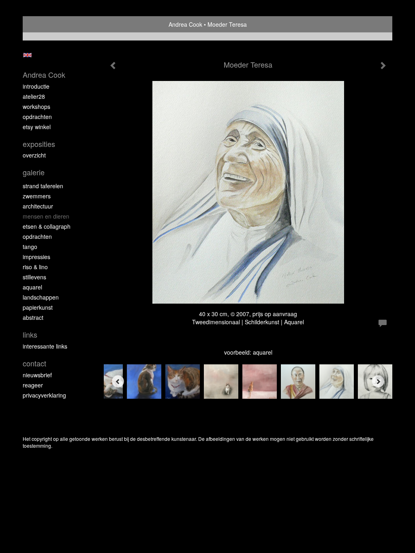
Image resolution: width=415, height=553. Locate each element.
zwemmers (37, 196)
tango (30, 246)
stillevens (34, 277)
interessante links (45, 346)
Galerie (34, 172)
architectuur (38, 206)
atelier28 (34, 96)
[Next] (378, 381)
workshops (36, 106)
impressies (36, 257)
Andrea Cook (185, 24)
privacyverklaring (44, 395)
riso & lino (35, 267)
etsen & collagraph (47, 226)
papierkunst (38, 307)
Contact (34, 363)
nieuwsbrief (37, 375)
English (27, 55)
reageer (33, 385)
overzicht (34, 155)
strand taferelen (43, 186)
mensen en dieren (46, 216)
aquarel (32, 287)
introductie (36, 86)
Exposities (39, 144)
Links (30, 335)
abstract (33, 317)
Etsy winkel (37, 127)
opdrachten (37, 117)
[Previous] (118, 381)
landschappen (41, 297)
